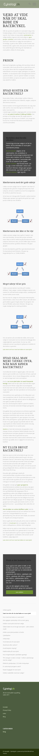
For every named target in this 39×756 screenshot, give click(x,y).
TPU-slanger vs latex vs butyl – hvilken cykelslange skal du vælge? (18, 659)
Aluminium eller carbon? (10, 645)
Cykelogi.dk (13, 751)
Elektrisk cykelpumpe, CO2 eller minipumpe (16, 663)
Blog (4, 717)
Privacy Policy (7, 710)
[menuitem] (29, 4)
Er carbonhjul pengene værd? (12, 666)
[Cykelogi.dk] (16, 4)
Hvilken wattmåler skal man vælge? (13, 673)
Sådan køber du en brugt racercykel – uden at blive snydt (18, 628)
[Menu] (33, 4)
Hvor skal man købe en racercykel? (13, 617)
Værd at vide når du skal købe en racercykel (17, 613)
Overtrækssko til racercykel (11, 642)
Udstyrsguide (7, 610)
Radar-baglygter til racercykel (12, 670)
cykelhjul (10, 39)
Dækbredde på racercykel (11, 651)
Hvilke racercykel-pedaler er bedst (13, 632)
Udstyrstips (6, 639)
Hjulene (5, 429)
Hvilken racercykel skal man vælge (13, 623)
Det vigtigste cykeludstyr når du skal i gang (16, 620)
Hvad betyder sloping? (9, 648)
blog (4, 732)
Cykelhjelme (6, 635)
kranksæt (13, 523)
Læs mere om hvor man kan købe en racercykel (17, 349)
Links (4, 713)
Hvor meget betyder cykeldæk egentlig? (15, 655)
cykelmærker (28, 35)
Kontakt (5, 707)
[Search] (29, 4)
